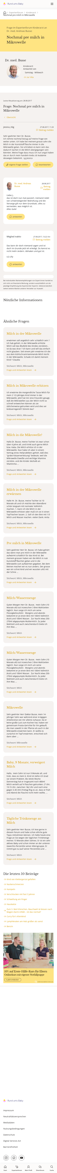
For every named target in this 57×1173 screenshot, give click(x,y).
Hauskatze (11, 904)
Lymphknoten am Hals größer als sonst (25, 921)
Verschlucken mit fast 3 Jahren (21, 894)
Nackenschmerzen (15, 884)
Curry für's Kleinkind (16, 916)
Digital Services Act (12, 1141)
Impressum (8, 1110)
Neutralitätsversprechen (14, 1116)
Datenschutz (9, 1134)
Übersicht (11, 117)
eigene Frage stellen (18, 164)
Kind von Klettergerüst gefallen (21, 879)
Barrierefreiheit (10, 1147)
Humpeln (11, 889)
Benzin (10, 926)
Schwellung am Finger (17, 899)
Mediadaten (9, 1122)
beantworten (45, 164)
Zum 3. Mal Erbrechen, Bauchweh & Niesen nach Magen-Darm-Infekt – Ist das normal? (29, 910)
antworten (17, 216)
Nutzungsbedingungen (14, 1128)
